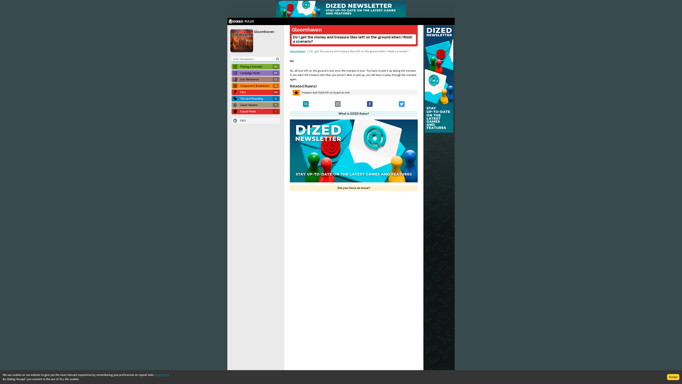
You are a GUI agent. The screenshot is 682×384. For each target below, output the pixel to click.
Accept (673, 377)
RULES (249, 21)
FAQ (243, 120)
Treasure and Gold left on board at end (325, 92)
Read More (162, 375)
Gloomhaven (264, 32)
